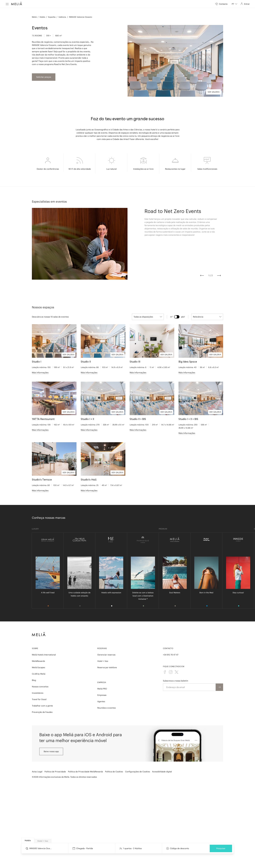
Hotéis (42, 17)
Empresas (101, 695)
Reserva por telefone (107, 667)
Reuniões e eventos (106, 708)
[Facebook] (165, 672)
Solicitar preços (43, 77)
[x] (176, 672)
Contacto (168, 648)
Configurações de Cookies (137, 771)
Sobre (35, 648)
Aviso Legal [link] (37, 771)
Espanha (52, 17)
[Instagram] (171, 672)
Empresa (101, 682)
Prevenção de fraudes (42, 712)
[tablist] (127, 840)
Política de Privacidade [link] (55, 771)
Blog (34, 680)
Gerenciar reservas (106, 654)
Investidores (37, 693)
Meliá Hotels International (44, 654)
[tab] (27, 840)
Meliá (34, 17)
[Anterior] (202, 275)
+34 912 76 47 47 (170, 654)
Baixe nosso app (51, 751)
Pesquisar (220, 848)
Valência (62, 17)
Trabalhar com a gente (42, 705)
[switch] (176, 316)
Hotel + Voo (102, 661)
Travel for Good (39, 699)
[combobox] (234, 4)
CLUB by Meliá (38, 674)
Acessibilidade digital (162, 771)
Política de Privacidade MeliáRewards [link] (85, 771)
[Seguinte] (219, 275)
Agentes (101, 701)
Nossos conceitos (40, 686)
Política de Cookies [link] (114, 771)
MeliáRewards (38, 661)
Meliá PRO (102, 688)
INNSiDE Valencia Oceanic (80, 17)
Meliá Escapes (38, 667)
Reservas (102, 648)
